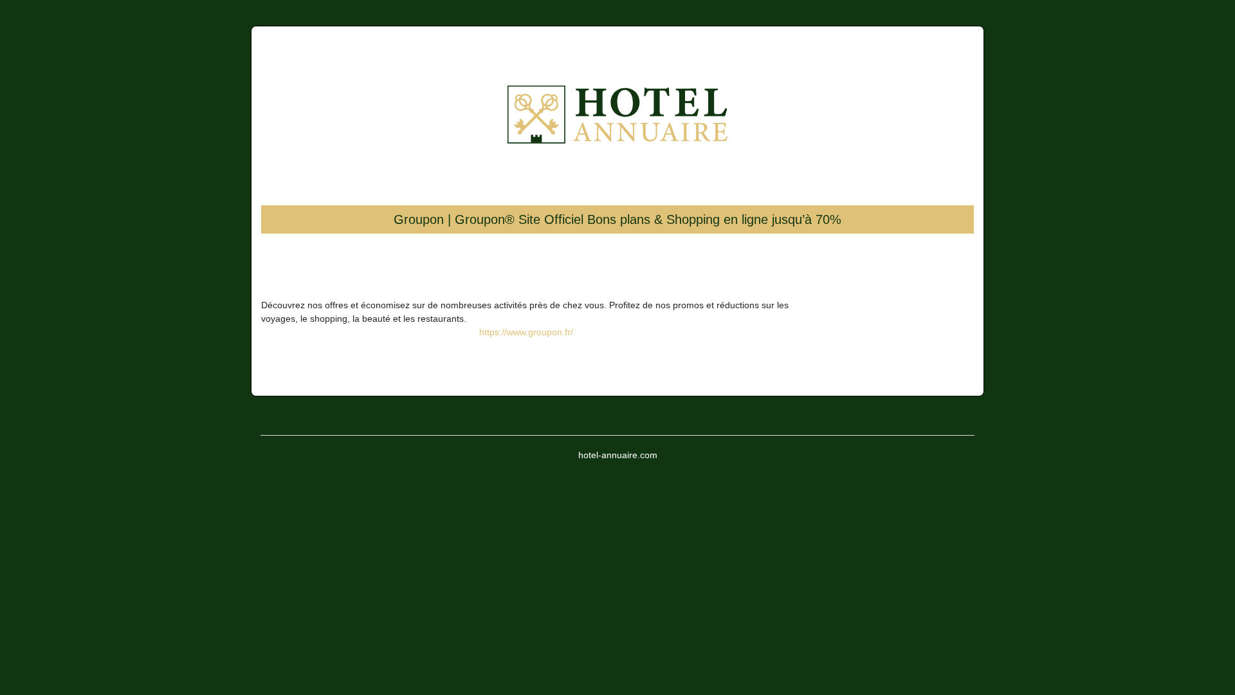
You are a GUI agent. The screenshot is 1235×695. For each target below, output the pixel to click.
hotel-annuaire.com (617, 455)
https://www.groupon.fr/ (526, 332)
